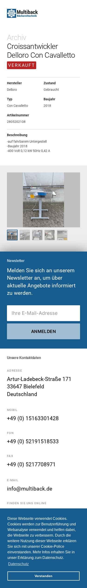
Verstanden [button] (43, 576)
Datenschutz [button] (18, 564)
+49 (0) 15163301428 (33, 418)
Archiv (16, 37)
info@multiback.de (29, 488)
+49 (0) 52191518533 (33, 441)
